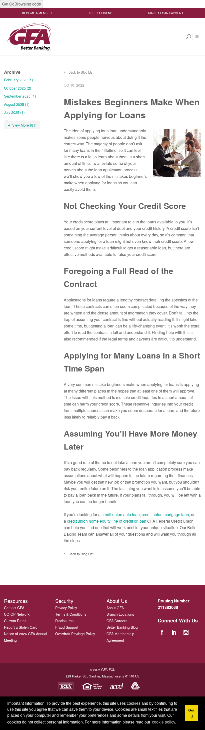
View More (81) (24, 125)
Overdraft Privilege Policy (75, 633)
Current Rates (15, 620)
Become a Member (37, 13)
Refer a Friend (100, 13)
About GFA (115, 607)
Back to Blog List (81, 72)
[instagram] (187, 632)
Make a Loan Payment (165, 13)
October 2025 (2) (17, 88)
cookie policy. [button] (164, 722)
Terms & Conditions (70, 614)
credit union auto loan (121, 514)
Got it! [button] (191, 713)
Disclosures (64, 620)
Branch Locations (120, 614)
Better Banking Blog (122, 627)
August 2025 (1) (17, 104)
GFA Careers (116, 620)
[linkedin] (174, 632)
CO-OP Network (17, 614)
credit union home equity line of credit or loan (106, 521)
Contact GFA (14, 607)
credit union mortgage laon (165, 514)
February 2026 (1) (18, 79)
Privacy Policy (66, 607)
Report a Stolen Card (21, 627)
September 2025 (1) (20, 96)
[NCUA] (65, 685)
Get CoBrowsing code (21, 4)
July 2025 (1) (14, 112)
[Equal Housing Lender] (92, 685)
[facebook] (162, 632)
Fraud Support (66, 627)
